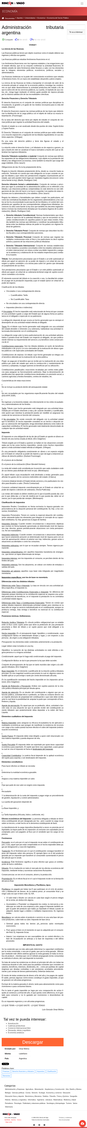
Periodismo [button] (9, 1103)
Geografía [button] (73, 1096)
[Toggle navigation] (82, 3)
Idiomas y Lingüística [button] (19, 1100)
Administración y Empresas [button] (14, 1089)
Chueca (19, 1120)
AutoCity (13, 1120)
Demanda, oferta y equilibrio (19, 1030)
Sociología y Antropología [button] (56, 1103)
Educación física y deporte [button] (14, 1096)
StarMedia (7, 1120)
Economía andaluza (16, 1033)
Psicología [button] (18, 1103)
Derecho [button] (35, 1093)
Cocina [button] (27, 1093)
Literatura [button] (48, 1100)
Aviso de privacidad (64, 1120)
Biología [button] (8, 1093)
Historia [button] (7, 1100)
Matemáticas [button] (58, 1100)
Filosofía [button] (53, 1096)
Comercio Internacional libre (19, 1028)
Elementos (6, 1076)
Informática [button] (32, 1100)
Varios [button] (75, 1103)
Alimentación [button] (39, 1089)
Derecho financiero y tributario (23, 1071)
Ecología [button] (42, 1093)
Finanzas (6, 1071)
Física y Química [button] (63, 1096)
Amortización (13, 1024)
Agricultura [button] (29, 1089)
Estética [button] (45, 1096)
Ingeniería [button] (40, 1100)
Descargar (32, 1042)
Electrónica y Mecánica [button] (33, 1096)
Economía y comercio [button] (54, 1093)
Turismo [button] (69, 1103)
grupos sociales (22, 348)
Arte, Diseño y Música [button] (73, 1089)
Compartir (8, 40)
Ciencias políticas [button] (18, 1093)
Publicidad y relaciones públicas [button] (34, 1103)
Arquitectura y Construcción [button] (55, 1089)
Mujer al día (9, 1122)
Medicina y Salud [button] (70, 1100)
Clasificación (51, 1071)
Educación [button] (66, 1093)
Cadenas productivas (16, 1026)
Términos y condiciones (65, 1117)
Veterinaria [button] (9, 1107)
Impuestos (40, 1071)
